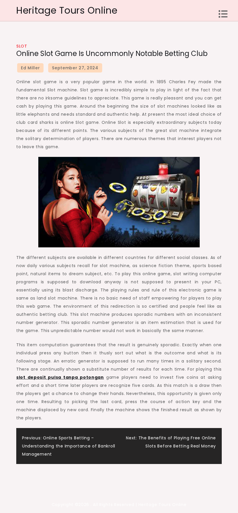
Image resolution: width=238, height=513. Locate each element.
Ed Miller (30, 68)
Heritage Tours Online (67, 10)
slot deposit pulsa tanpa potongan (60, 377)
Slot (21, 46)
